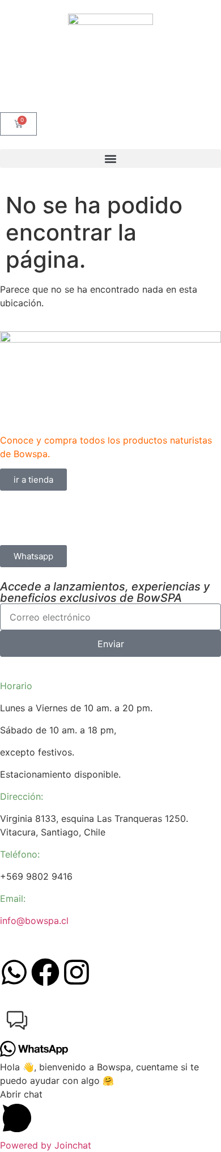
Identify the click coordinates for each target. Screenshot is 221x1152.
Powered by (45, 1145)
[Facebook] (45, 972)
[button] (110, 158)
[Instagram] (76, 972)
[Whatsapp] (14, 972)
